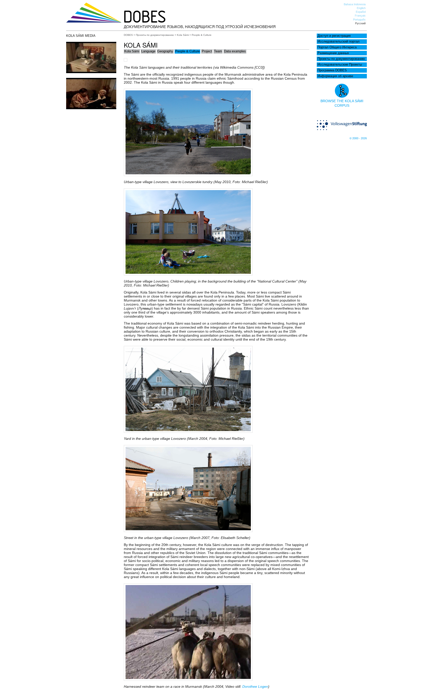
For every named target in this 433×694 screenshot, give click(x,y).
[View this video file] (91, 72)
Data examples (235, 51)
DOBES (128, 35)
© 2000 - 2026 (358, 138)
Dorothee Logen (255, 686)
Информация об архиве (335, 76)
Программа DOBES (332, 70)
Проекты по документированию (341, 59)
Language (148, 51)
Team (218, 51)
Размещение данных (333, 53)
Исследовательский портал (338, 41)
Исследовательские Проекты (339, 64)
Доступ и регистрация (334, 36)
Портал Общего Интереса (337, 47)
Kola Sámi (183, 35)
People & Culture (187, 51)
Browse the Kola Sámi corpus (341, 103)
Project (207, 51)
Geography (165, 51)
